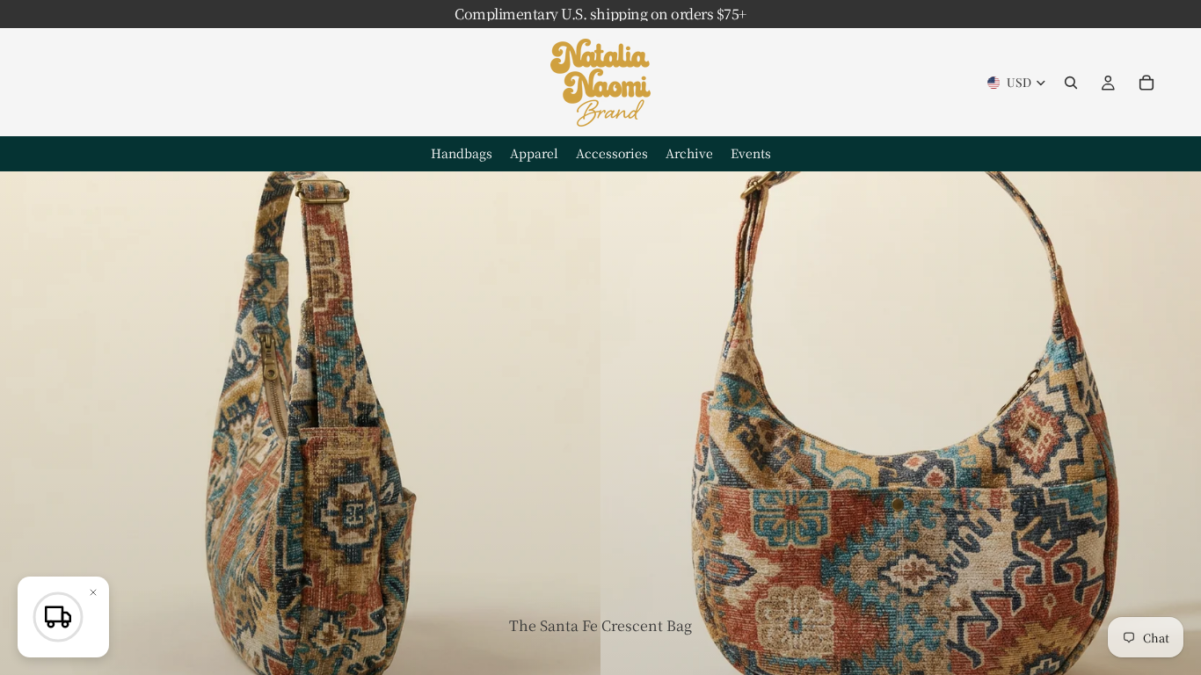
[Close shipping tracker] (93, 592)
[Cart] (1146, 82)
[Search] (1071, 82)
